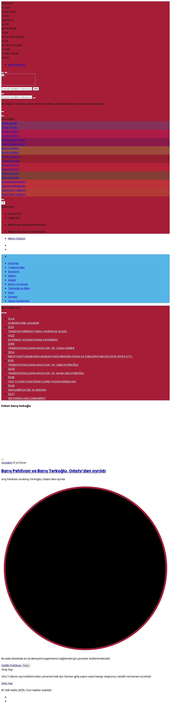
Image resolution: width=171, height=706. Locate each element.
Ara (36, 88)
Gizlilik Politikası (11, 665)
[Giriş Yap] (2, 199)
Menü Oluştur (16, 65)
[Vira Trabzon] (18, 84)
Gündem (7, 463)
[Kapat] (2, 115)
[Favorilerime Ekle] (2, 459)
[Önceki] (2, 312)
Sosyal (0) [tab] (14, 214)
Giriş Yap (7, 683)
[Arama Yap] (2, 93)
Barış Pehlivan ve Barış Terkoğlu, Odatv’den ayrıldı (53, 471)
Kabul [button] (26, 665)
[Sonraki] (5, 312)
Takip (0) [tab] (14, 218)
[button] (2, 111)
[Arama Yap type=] (34, 97)
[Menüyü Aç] (6, 72)
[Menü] (2, 72)
